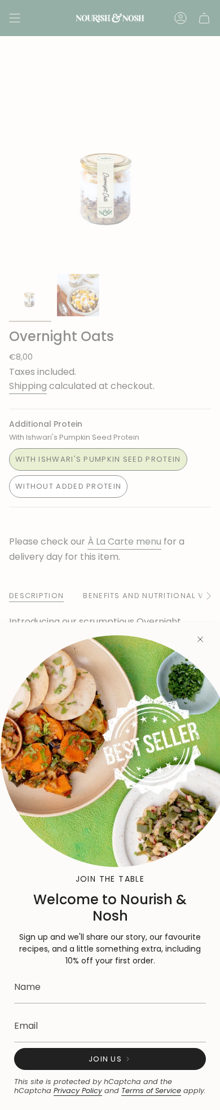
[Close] (200, 639)
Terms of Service (151, 1090)
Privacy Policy (78, 1090)
